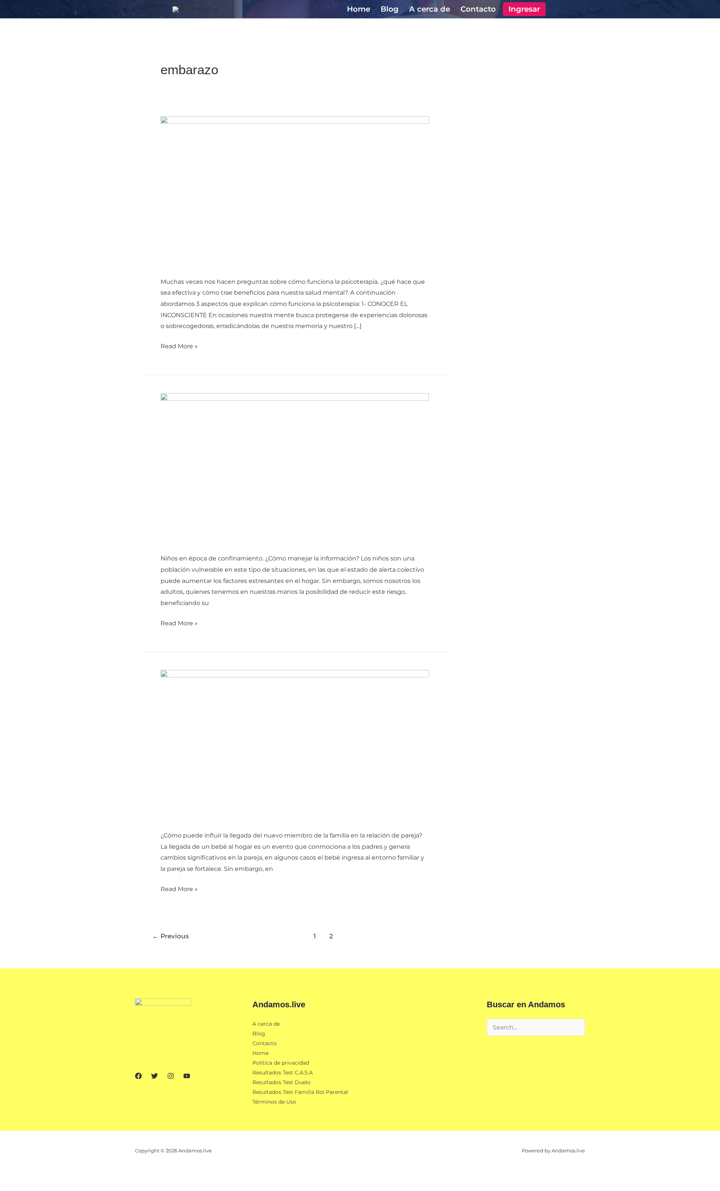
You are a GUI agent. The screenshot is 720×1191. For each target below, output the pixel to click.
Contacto (478, 8)
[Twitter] (154, 1076)
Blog (390, 8)
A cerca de (429, 8)
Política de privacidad (280, 1062)
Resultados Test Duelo (281, 1082)
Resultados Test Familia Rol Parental (300, 1092)
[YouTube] (186, 1076)
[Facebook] (138, 1076)
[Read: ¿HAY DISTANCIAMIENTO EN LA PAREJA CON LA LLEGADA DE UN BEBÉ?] (294, 745)
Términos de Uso (274, 1101)
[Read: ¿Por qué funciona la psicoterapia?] (294, 191)
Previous (170, 936)
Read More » (179, 345)
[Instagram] (170, 1076)
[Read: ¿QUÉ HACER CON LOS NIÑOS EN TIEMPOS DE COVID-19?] (294, 468)
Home (358, 8)
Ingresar (524, 8)
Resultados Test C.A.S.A (282, 1072)
